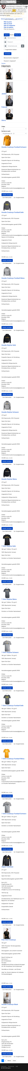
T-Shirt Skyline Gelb (8, 546)
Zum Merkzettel (6, 197)
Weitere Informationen (7, 19)
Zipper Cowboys (7, 867)
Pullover (4, 107)
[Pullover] (14, 100)
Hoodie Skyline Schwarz (10, 412)
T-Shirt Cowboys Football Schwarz (13, 814)
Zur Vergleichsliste (19, 197)
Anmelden (7, 53)
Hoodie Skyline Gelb (8, 345)
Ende (14, 1060)
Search (7, 35)
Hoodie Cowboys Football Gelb (12, 212)
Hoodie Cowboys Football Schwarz (13, 147)
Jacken (4, 94)
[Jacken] (14, 87)
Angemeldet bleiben (11, 49)
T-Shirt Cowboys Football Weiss (12, 759)
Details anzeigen (7, 194)
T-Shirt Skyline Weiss (9, 599)
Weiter (9, 1060)
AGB (17, 1066)
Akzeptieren (19, 19)
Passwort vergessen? (10, 61)
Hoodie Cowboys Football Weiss (13, 278)
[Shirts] (14, 114)
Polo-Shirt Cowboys (8, 940)
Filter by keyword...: (9, 29)
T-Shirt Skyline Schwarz (10, 652)
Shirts (3, 120)
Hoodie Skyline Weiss (9, 479)
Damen (3, 63)
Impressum (3, 1066)
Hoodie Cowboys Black (9, 1004)
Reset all (17, 35)
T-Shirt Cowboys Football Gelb (12, 705)
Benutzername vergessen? (11, 58)
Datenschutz (11, 1066)
